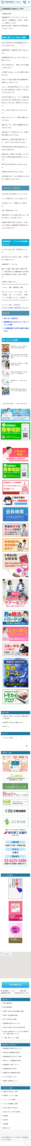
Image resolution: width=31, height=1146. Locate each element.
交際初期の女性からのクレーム (11, 1023)
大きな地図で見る (15, 985)
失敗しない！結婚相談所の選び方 (12, 1060)
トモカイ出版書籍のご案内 (10, 1103)
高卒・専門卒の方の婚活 (10, 1019)
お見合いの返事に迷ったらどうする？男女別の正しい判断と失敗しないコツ (16, 1032)
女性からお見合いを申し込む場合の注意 (14, 1027)
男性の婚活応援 (7, 1003)
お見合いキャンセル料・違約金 (11, 1111)
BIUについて (6, 726)
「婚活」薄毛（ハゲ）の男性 (11, 1037)
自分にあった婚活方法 (11, 318)
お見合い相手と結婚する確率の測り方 (9, 403)
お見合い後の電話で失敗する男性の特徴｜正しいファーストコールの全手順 (19, 356)
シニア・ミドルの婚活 (9, 1099)
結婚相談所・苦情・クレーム (11, 1064)
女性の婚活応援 (7, 1007)
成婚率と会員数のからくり (10, 1081)
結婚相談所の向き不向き (10, 1068)
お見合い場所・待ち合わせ (10, 1107)
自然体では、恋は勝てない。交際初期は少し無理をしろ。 (19, 364)
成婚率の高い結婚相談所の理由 (11, 1072)
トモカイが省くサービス (10, 1076)
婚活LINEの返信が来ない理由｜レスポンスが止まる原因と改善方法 (19, 389)
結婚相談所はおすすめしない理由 (12, 1056)
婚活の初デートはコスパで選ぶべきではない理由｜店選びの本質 (19, 346)
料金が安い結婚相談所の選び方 (11, 1052)
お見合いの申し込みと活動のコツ (23, 403)
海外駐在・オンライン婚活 (10, 1095)
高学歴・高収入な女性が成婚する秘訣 (13, 1011)
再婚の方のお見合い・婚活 (10, 1091)
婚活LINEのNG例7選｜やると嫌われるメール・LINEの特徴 (19, 372)
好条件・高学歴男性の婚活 (10, 1015)
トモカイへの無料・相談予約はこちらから (15, 308)
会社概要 (5, 1124)
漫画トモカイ (7, 1128)
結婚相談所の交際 (6, 13)
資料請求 (5, 1115)
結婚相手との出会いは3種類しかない (13, 722)
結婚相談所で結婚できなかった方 (12, 1048)
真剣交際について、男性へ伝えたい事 (19, 381)
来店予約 (5, 1120)
